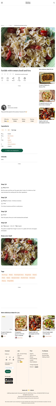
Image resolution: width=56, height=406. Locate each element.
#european (32, 277)
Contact (31, 360)
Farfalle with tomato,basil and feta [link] (20, 25)
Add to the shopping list (13, 150)
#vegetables (10, 281)
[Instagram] (10, 357)
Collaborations (20, 358)
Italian (10, 25)
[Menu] (2, 3)
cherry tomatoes (12, 144)
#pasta (8, 277)
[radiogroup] (8, 74)
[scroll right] (55, 322)
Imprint (31, 353)
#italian (11, 274)
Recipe (2, 25)
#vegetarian (28, 274)
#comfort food (24, 277)
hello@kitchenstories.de (28, 394)
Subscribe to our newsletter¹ (8, 363)
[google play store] (10, 382)
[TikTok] (13, 357)
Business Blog (45, 355)
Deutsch (32, 366)
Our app (19, 360)
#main (3, 277)
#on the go (4, 274)
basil (9, 138)
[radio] (2, 74)
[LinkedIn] (13, 360)
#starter (35, 274)
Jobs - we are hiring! (22, 353)
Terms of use (33, 355)
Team (18, 357)
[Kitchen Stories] (28, 3)
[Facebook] (6, 357)
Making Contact (45, 357)
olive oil (9, 142)
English (36, 366)
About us (19, 355)
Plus (19, 362)
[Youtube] (6, 360)
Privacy (31, 357)
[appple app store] (10, 379)
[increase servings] (8, 130)
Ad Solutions (45, 353)
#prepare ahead (15, 277)
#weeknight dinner (18, 274)
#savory (4, 281)
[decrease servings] (2, 130)
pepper (9, 140)
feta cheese (10, 136)
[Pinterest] (10, 360)
